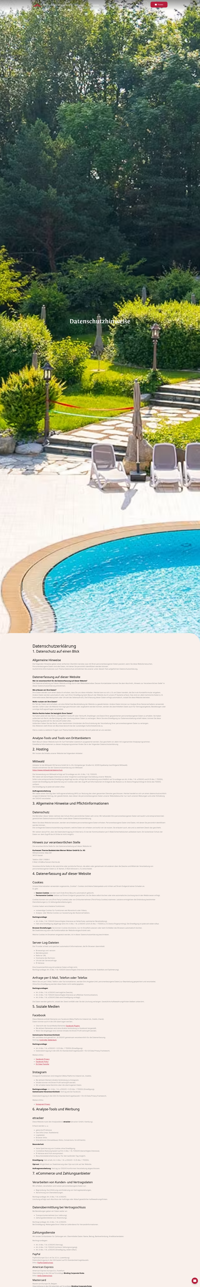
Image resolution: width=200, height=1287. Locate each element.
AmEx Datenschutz (44, 1275)
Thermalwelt (52, 5)
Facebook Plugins (73, 1026)
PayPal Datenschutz (45, 1262)
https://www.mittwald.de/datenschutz (47, 770)
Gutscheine (108, 5)
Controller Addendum (48, 1040)
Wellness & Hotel (122, 5)
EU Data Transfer (42, 1064)
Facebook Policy (42, 1061)
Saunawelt (66, 5)
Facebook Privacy (42, 1059)
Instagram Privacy (43, 1104)
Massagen (79, 5)
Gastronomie (93, 5)
